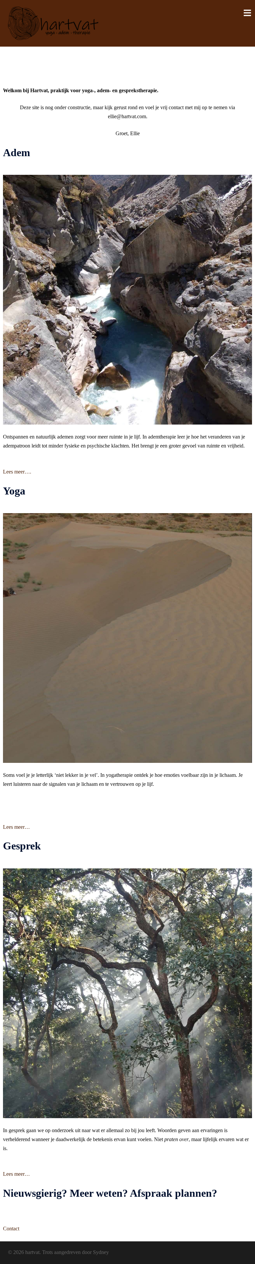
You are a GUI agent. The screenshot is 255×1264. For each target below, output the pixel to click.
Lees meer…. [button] (17, 471)
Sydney (101, 1252)
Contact (11, 1228)
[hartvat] (53, 23)
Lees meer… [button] (16, 827)
